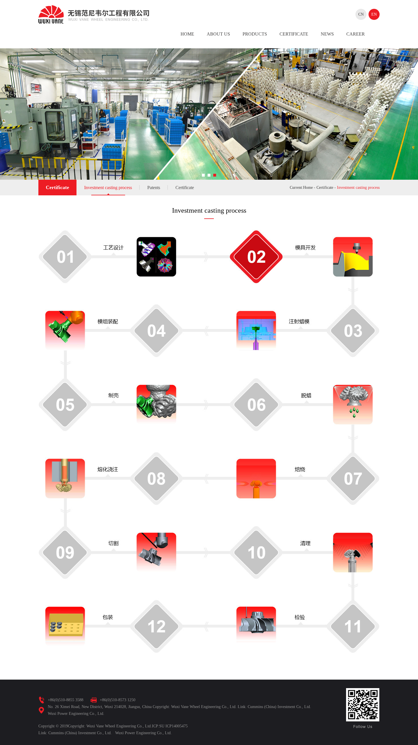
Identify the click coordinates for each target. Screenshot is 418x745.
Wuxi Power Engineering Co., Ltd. (143, 733)
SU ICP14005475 (173, 726)
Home (187, 34)
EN (374, 14)
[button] (203, 175)
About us (218, 34)
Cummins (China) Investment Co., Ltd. (80, 733)
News (327, 34)
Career (355, 34)
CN (361, 14)
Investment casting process (108, 187)
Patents (153, 187)
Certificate (294, 34)
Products (255, 34)
